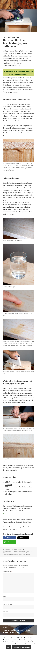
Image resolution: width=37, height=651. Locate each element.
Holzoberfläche (7, 551)
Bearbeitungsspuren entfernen (22, 551)
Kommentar (7, 571)
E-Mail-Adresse (8, 604)
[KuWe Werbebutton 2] (18, 73)
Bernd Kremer (18, 549)
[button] (9, 537)
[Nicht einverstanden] (35, 643)
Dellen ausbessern (8, 553)
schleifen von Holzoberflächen (21, 555)
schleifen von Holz (8, 555)
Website (5, 612)
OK (8, 647)
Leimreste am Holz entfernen (22, 553)
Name (5, 596)
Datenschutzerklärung (22, 647)
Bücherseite (13, 529)
